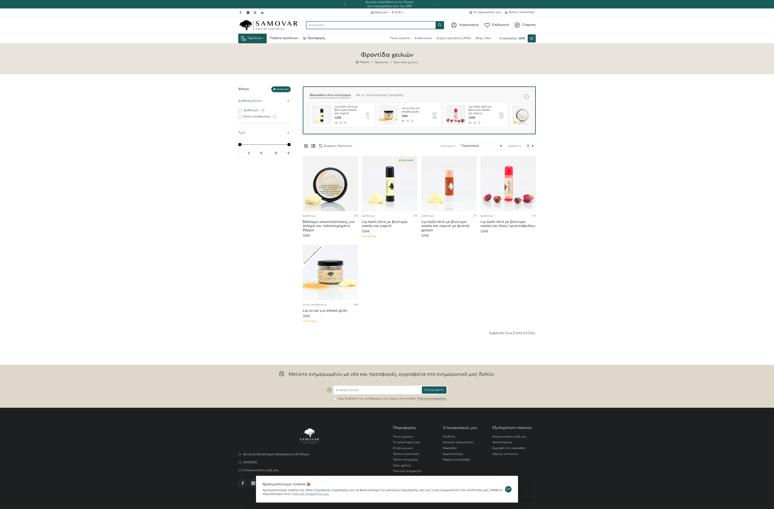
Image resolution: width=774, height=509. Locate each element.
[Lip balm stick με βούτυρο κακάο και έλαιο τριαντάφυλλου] (455, 115)
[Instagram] (253, 483)
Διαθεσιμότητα (250, 100)
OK (508, 489)
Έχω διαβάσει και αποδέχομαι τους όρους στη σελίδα (391, 398)
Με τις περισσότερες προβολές (380, 95)
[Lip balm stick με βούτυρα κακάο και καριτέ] (322, 115)
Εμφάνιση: (514, 146)
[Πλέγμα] (306, 146)
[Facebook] (242, 483)
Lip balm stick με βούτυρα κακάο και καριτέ (346, 110)
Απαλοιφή (282, 89)
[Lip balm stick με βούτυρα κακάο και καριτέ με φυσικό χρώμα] (448, 183)
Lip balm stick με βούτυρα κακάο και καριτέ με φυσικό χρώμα (445, 226)
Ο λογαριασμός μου (460, 428)
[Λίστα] (313, 146)
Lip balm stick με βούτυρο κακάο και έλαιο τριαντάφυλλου (480, 110)
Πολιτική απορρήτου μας (310, 494)
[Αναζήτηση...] (440, 25)
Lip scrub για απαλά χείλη (411, 110)
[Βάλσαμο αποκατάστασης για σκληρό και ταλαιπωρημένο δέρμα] (522, 115)
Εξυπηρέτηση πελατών (512, 428)
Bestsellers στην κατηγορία (330, 95)
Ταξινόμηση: (448, 146)
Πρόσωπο (381, 62)
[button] (344, 4)
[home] (362, 62)
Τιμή (241, 132)
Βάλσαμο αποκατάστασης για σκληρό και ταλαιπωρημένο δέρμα (329, 226)
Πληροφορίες (404, 428)
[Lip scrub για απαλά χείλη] (389, 115)
